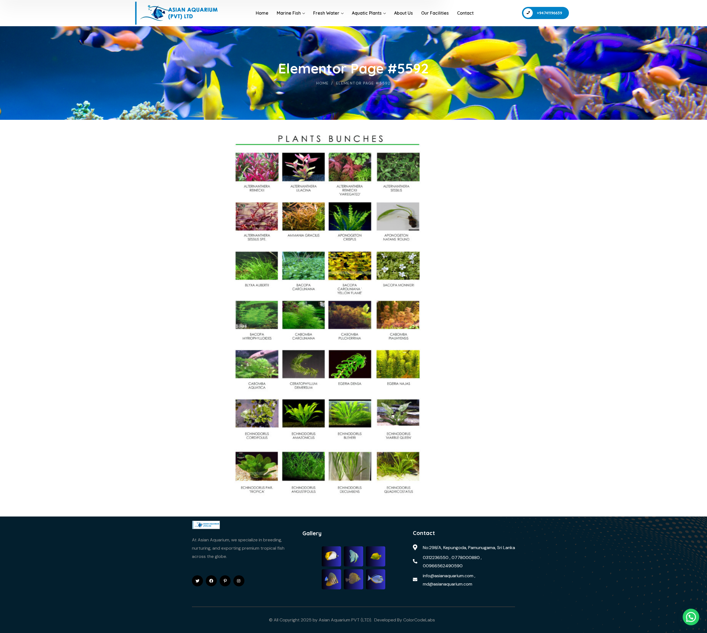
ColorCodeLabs (419, 620)
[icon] (197, 580)
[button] (691, 617)
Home (322, 83)
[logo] (206, 524)
